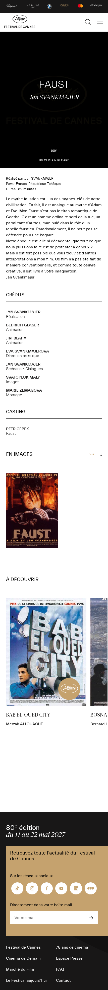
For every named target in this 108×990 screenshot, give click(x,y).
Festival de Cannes (23, 947)
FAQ (60, 969)
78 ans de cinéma (72, 947)
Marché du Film (20, 969)
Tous (90, 454)
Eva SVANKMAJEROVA (27, 351)
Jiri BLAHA (16, 338)
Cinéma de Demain (23, 958)
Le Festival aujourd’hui (26, 980)
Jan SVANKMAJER (23, 312)
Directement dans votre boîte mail (41, 905)
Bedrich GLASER (22, 325)
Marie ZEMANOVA (24, 390)
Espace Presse (69, 958)
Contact (63, 980)
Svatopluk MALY (23, 377)
